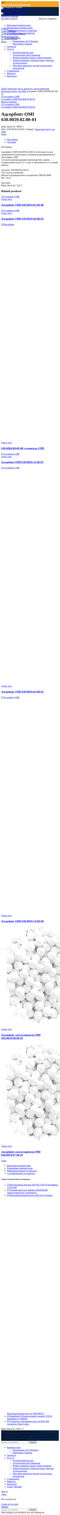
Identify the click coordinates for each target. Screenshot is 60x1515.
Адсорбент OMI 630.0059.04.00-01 (22, 218)
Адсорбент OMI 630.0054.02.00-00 (22, 204)
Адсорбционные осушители (21, 1173)
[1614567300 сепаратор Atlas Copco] (22, 1421)
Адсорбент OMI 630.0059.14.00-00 (22, 921)
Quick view (6, 199)
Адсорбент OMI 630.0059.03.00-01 (18, 107)
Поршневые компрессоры (20, 1168)
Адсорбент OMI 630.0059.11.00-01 (22, 462)
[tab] (33, 139)
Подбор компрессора (23, 52)
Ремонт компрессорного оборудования (32, 57)
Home (4, 88)
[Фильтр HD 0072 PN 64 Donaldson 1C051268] (15, 1185)
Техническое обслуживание (26, 55)
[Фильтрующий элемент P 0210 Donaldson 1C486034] (14, 1416)
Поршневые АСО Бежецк (25, 41)
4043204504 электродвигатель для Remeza (27, 1191)
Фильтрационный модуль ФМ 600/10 (25, 1413)
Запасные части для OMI (13, 91)
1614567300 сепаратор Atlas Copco (28, 1422)
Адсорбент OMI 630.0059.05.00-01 (22, 691)
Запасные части (15, 88)
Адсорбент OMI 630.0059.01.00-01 (18, 99)
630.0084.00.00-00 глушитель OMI (22, 448)
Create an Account (9, 1504)
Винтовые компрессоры (19, 1165)
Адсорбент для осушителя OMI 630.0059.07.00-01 (20, 1153)
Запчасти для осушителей (36, 88)
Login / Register (14, 1486)
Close (3, 1160)
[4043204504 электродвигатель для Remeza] (21, 1190)
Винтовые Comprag (22, 44)
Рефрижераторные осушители (22, 1171)
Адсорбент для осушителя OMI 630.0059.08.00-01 (20, 1036)
